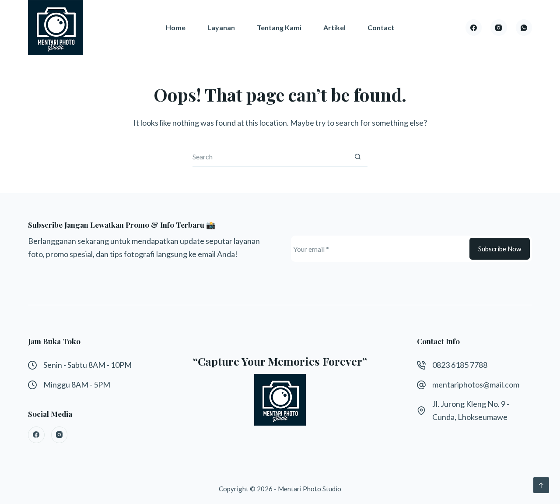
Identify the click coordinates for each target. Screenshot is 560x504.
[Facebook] (474, 27)
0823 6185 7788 (459, 365)
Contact (381, 27)
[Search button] (358, 157)
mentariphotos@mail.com (475, 384)
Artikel (334, 27)
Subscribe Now (499, 249)
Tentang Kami (279, 27)
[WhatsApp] (524, 27)
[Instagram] (498, 27)
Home (176, 27)
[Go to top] (541, 485)
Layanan (221, 27)
